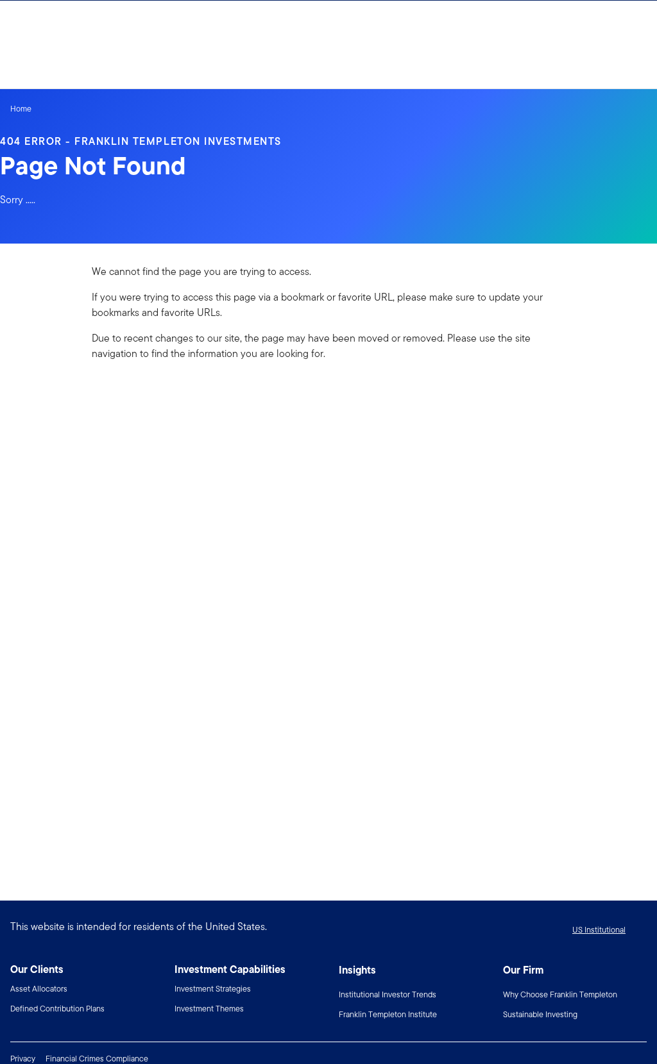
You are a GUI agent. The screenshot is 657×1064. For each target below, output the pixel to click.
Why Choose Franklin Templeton (560, 994)
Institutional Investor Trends (387, 994)
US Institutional (599, 930)
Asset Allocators (38, 989)
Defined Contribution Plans (57, 1008)
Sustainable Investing (540, 1014)
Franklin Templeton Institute (388, 1014)
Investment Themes (209, 1008)
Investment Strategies (213, 989)
